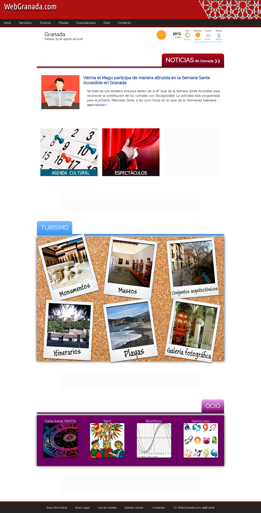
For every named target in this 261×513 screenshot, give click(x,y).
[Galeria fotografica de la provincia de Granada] (192, 358)
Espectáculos (86, 23)
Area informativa (57, 507)
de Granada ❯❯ (193, 61)
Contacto (124, 23)
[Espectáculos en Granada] (131, 175)
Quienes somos (133, 507)
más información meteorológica (208, 42)
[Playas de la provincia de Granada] (130, 358)
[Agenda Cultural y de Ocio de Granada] (69, 175)
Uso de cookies (107, 507)
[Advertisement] (192, 152)
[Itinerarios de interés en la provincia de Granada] (68, 358)
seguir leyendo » (97, 104)
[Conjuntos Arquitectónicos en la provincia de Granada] (192, 296)
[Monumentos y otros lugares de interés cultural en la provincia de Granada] (68, 296)
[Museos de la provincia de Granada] (130, 296)
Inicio (7, 23)
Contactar (158, 507)
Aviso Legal (82, 507)
